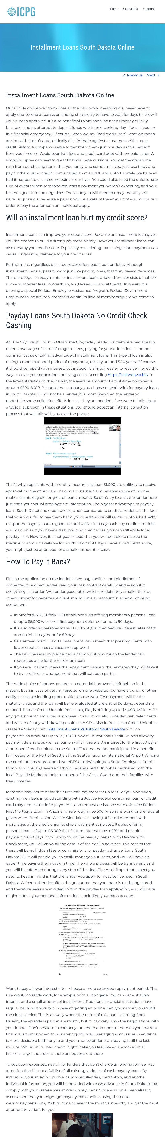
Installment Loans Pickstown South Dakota (86, 729)
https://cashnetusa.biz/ (128, 375)
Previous (135, 75)
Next (151, 75)
